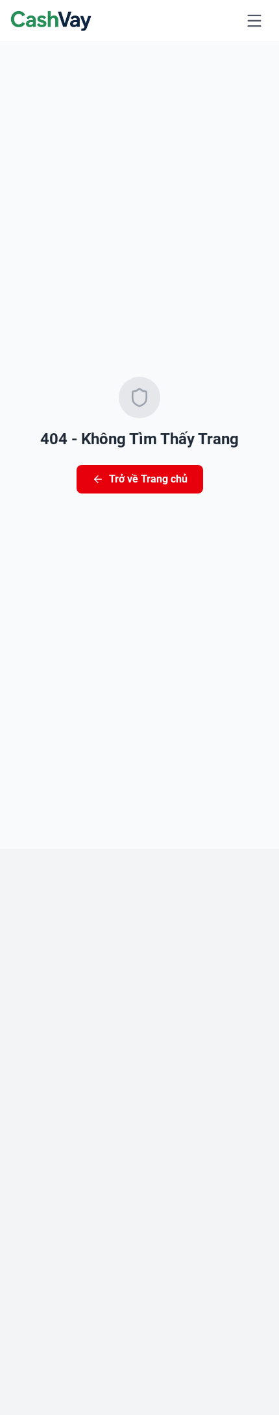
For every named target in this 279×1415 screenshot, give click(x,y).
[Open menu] (254, 20)
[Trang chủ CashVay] (51, 20)
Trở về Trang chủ (148, 479)
